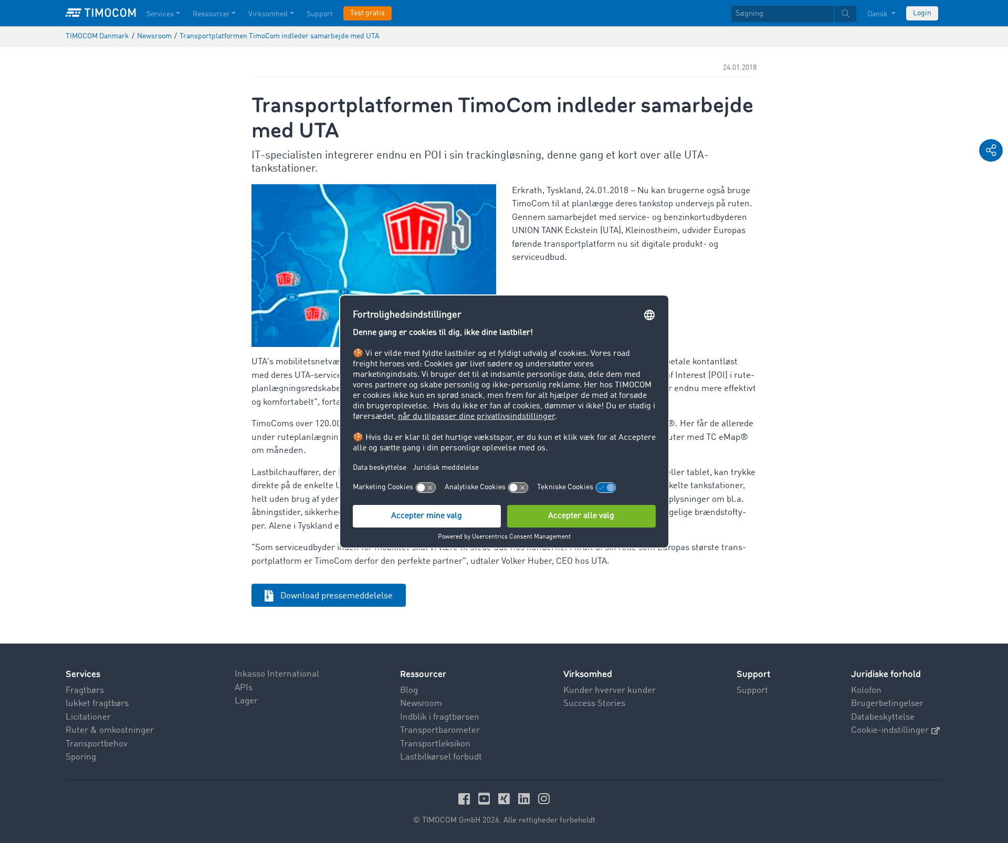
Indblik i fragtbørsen (439, 717)
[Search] (845, 14)
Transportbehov (97, 744)
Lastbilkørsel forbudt (441, 757)
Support (320, 14)
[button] (991, 150)
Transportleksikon (435, 744)
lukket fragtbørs (97, 703)
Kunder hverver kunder (609, 690)
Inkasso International (277, 674)
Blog (409, 690)
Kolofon (866, 690)
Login (922, 13)
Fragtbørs (85, 690)
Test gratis (367, 13)
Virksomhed (268, 14)
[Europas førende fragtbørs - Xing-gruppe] (505, 798)
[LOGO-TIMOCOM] (101, 13)
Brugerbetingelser (887, 703)
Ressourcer (211, 14)
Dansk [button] (878, 14)
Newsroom (421, 703)
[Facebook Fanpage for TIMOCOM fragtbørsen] (465, 798)
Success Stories (594, 703)
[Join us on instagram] (544, 798)
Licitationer (88, 717)
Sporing (81, 757)
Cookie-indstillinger (890, 730)
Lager (246, 701)
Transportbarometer (440, 730)
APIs (244, 687)
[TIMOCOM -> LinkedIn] (525, 798)
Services (160, 14)
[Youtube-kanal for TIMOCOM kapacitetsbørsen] (485, 798)
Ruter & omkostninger (110, 730)
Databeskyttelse (883, 717)
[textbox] (794, 14)
